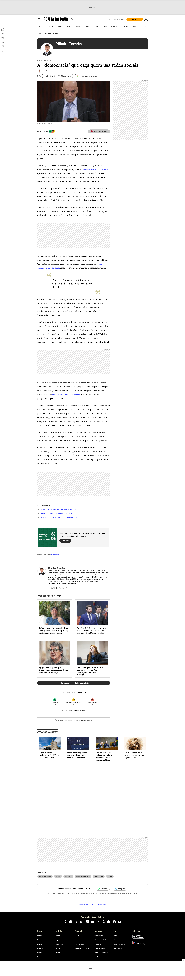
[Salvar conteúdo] (52, 76)
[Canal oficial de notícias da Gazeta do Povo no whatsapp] (65, 921)
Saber (68, 26)
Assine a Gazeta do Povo (101, 952)
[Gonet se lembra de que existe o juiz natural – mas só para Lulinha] (135, 743)
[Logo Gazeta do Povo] (56, 19)
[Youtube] (92, 921)
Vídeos (144, 26)
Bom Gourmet (79, 940)
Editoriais (77, 26)
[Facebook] (70, 921)
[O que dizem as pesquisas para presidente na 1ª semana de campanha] (78, 743)
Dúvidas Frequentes (119, 944)
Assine (115, 935)
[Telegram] (108, 921)
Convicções (59, 944)
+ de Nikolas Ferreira (57, 588)
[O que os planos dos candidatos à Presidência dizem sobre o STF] (50, 743)
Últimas (51, 26)
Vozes (60, 26)
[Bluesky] (119, 921)
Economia (114, 26)
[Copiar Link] (2, 33)
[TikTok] (97, 921)
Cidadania (125, 26)
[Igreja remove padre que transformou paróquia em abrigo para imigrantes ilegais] (54, 653)
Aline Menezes (55, 554)
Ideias (105, 26)
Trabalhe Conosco (99, 948)
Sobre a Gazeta (99, 935)
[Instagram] (81, 921)
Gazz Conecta (79, 944)
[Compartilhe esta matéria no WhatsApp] (2, 29)
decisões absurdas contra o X (95, 169)
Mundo (135, 26)
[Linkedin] (87, 921)
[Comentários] (40, 76)
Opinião (58, 940)
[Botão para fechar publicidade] (183, 960)
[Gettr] (114, 921)
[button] (73, 721)
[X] (76, 921)
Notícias (41, 26)
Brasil (39, 940)
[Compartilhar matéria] (47, 76)
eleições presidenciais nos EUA (66, 394)
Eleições (96, 26)
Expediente (97, 944)
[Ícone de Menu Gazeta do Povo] (38, 19)
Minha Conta (117, 940)
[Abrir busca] (72, 19)
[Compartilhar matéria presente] (2, 38)
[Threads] (103, 921)
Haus (77, 935)
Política (87, 26)
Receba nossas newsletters (98, 958)
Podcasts (40, 957)
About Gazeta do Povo (101, 940)
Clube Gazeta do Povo (82, 948)
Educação (40, 952)
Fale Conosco (117, 948)
